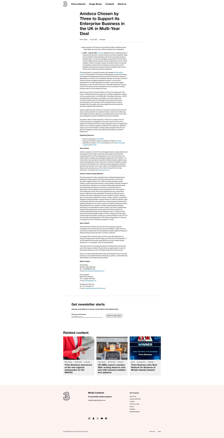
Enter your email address (78, 314)
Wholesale (132, 409)
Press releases (78, 4)
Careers (132, 406)
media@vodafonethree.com (96, 400)
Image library (95, 4)
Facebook (122, 143)
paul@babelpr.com (90, 280)
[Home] (66, 398)
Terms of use (152, 431)
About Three (133, 396)
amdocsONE (100, 139)
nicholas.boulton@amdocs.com (94, 271)
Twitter (116, 143)
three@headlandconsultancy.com (95, 288)
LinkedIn (85, 145)
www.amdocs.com (103, 170)
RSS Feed (100, 143)
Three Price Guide (134, 404)
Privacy (159, 431)
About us (122, 4)
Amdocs (101, 53)
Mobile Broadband (134, 411)
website (119, 141)
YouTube (93, 145)
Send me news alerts (114, 316)
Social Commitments (135, 399)
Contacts (109, 4)
